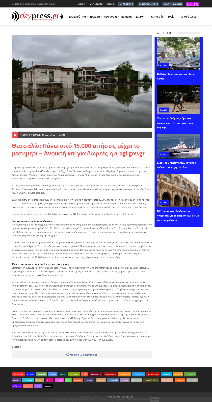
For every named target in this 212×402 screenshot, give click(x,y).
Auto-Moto (136, 380)
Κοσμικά (125, 380)
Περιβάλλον (190, 374)
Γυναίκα (59, 380)
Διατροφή (77, 380)
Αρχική (81, 3)
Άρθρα (49, 380)
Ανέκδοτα (17, 386)
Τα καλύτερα (124, 374)
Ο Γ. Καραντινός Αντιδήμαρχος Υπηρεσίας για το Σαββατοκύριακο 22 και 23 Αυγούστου (178, 215)
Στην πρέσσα (110, 374)
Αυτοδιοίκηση (96, 374)
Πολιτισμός (28, 380)
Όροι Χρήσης (114, 396)
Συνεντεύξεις (138, 374)
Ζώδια (37, 386)
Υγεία (171, 17)
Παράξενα (180, 380)
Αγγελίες (28, 386)
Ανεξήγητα (192, 380)
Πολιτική (126, 17)
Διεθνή (140, 17)
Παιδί (68, 380)
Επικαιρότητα (77, 17)
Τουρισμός (166, 374)
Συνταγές (89, 380)
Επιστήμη (101, 380)
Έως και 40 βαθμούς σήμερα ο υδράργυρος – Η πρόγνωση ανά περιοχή (175, 122)
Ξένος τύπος (167, 380)
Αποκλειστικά (153, 374)
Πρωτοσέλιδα (96, 3)
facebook (110, 3)
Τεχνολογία (113, 380)
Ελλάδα (95, 17)
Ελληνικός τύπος (151, 380)
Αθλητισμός (156, 17)
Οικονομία (110, 17)
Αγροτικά (178, 374)
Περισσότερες (187, 17)
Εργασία (39, 380)
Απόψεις (16, 380)
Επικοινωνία (127, 396)
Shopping (48, 386)
